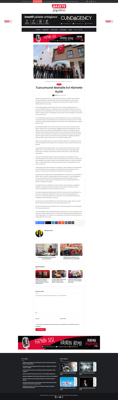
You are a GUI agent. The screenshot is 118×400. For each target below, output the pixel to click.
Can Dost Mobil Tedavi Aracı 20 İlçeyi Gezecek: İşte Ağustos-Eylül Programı (59, 281)
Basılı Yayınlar (54, 29)
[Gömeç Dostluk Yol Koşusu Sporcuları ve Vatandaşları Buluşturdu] (75, 274)
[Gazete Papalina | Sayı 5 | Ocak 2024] (87, 367)
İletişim (70, 29)
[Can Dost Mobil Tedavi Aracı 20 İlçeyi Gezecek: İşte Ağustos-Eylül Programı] (59, 274)
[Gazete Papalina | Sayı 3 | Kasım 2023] (87, 382)
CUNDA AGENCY (65, 395)
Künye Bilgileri (63, 29)
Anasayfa (38, 29)
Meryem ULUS (48, 230)
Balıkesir (53, 81)
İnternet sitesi (63, 318)
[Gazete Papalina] (59, 8)
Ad (36, 312)
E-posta (38, 318)
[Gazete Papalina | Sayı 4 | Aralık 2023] (68, 382)
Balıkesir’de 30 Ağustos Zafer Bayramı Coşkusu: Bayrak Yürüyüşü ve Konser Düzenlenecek (42, 281)
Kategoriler (45, 29)
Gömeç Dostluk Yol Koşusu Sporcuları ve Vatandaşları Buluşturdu (75, 281)
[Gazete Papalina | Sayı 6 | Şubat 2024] (68, 367)
